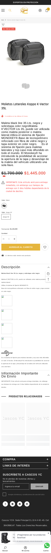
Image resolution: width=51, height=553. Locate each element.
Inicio (2, 20)
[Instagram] (12, 504)
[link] (13, 438)
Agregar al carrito (21, 247)
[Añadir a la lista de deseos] (44, 247)
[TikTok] (19, 504)
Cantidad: (4, 233)
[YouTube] (27, 504)
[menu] (3, 10)
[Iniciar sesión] (40, 10)
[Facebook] (5, 504)
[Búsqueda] (10, 10)
